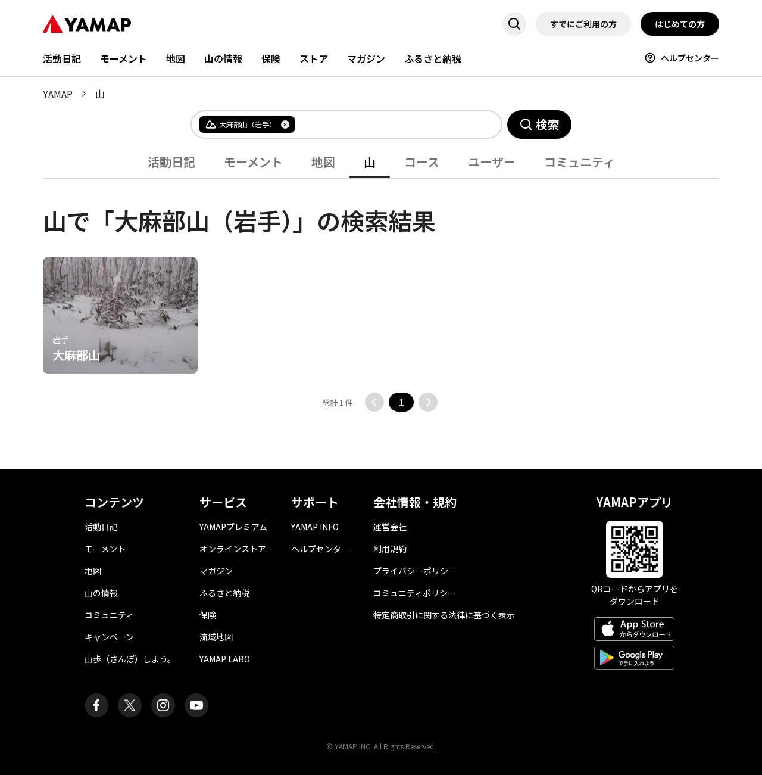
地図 (175, 58)
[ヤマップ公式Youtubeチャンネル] (196, 705)
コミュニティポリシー (414, 593)
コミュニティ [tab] (579, 161)
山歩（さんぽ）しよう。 (130, 659)
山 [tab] (370, 161)
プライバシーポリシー (415, 571)
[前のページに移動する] (374, 402)
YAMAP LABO (224, 659)
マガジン (366, 58)
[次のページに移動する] (428, 402)
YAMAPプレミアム (233, 527)
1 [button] (401, 402)
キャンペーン (109, 637)
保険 (270, 58)
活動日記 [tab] (171, 161)
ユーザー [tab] (492, 161)
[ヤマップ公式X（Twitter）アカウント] (130, 705)
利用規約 (390, 549)
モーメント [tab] (253, 161)
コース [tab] (421, 161)
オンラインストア (232, 549)
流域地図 (216, 637)
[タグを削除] (285, 124)
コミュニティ (109, 615)
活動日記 (62, 58)
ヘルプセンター (690, 58)
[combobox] (389, 124)
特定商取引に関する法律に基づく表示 (444, 615)
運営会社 (390, 527)
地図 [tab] (323, 161)
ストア (313, 58)
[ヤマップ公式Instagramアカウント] (163, 705)
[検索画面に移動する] (514, 24)
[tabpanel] (381, 295)
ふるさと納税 (432, 58)
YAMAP (58, 93)
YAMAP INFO (315, 527)
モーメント (123, 58)
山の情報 (223, 58)
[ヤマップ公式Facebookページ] (96, 705)
